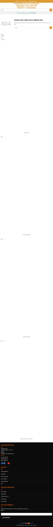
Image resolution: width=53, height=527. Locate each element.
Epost (2, 510)
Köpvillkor (35, 525)
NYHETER (3, 474)
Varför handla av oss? (7, 449)
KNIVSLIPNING (4, 481)
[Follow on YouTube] (9, 463)
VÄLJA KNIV (3, 499)
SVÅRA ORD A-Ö (5, 496)
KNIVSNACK (4, 501)
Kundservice (4, 448)
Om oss (3, 452)
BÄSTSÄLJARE (4, 476)
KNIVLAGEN (4, 491)
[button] (1, 5)
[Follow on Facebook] (2, 463)
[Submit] (51, 10)
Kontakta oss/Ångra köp (7, 453)
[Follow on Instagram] (4, 463)
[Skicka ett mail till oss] (6, 463)
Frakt (2, 451)
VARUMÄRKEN (4, 471)
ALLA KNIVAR (4, 478)
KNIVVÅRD (3, 494)
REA (2, 483)
